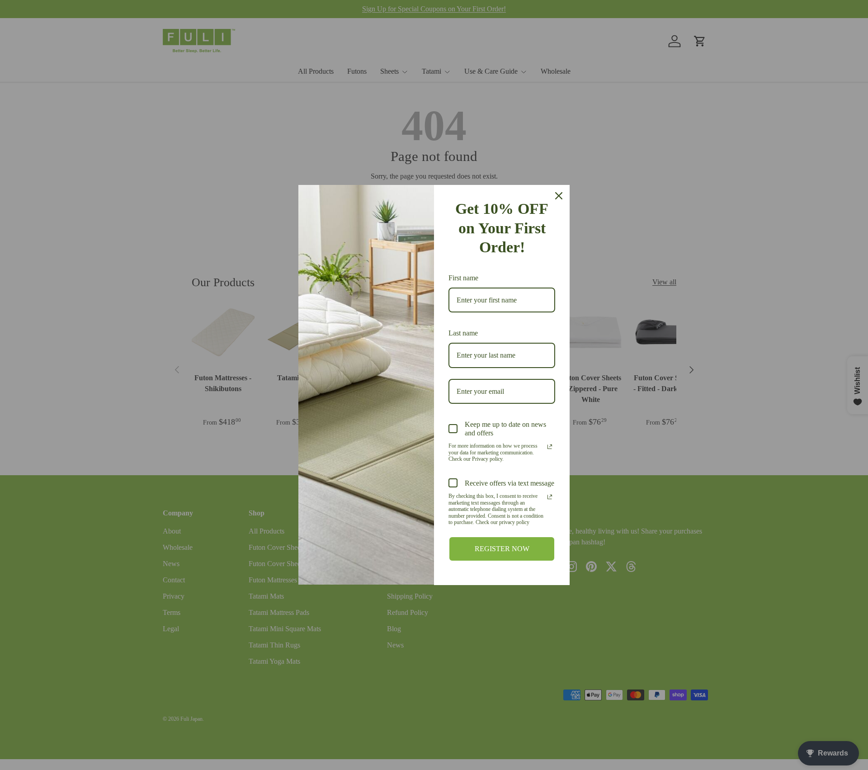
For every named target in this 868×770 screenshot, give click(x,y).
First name (463, 278)
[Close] (559, 196)
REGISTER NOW (502, 549)
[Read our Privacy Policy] (549, 446)
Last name (463, 333)
